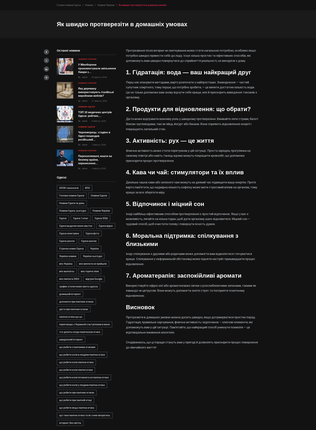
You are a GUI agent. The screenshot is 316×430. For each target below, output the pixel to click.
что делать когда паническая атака (79, 332)
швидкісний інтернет (71, 339)
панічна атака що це (70, 316)
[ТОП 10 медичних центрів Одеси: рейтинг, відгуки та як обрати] (65, 114)
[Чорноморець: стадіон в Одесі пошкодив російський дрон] (65, 134)
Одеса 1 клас (80, 218)
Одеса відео (106, 226)
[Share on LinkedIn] (46, 69)
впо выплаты (66, 271)
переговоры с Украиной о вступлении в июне (84, 324)
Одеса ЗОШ (101, 218)
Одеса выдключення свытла (75, 226)
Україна (94, 248)
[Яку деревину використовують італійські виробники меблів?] (65, 90)
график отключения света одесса (78, 286)
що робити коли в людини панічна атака (82, 354)
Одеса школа (67, 241)
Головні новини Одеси (71, 195)
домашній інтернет (70, 294)
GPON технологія (69, 188)
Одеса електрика (69, 233)
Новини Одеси (86, 107)
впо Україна (65, 263)
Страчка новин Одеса (71, 248)
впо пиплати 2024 (69, 279)
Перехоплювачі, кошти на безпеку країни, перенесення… (95, 160)
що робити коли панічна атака (76, 362)
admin (85, 77)
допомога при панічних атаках (76, 301)
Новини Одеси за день (71, 203)
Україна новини (67, 256)
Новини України (87, 59)
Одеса (62, 218)
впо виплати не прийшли (93, 263)
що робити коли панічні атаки (76, 370)
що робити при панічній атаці (75, 400)
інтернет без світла (70, 423)
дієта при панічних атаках (73, 309)
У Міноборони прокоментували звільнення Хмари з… (97, 68)
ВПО (87, 188)
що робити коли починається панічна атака (84, 377)
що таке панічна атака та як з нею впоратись (84, 415)
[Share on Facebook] (46, 52)
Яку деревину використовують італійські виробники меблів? (96, 92)
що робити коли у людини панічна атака (82, 385)
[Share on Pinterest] (46, 77)
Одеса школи (88, 241)
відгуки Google (94, 279)
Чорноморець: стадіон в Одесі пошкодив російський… (94, 136)
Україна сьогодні (92, 256)
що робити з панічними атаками (77, 347)
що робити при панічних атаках (76, 392)
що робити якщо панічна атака (76, 407)
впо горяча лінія (90, 271)
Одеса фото (92, 233)
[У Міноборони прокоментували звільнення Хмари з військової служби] (65, 66)
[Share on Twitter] (46, 60)
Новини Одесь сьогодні (72, 210)
